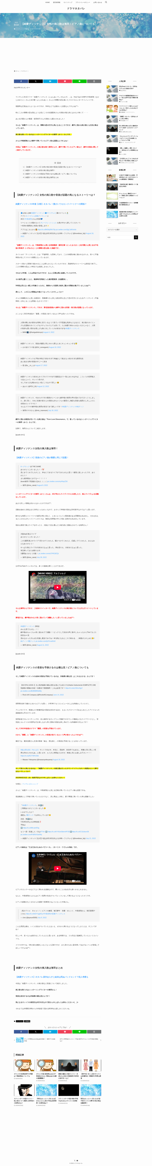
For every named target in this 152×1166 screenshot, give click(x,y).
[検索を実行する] (136, 237)
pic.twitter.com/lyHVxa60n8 (45, 641)
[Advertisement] (76, 53)
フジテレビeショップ (30, 784)
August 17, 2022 (41, 365)
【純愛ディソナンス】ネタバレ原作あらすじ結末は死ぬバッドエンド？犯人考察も (52, 977)
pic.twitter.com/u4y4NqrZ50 (58, 481)
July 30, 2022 (53, 410)
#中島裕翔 (28, 219)
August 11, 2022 (43, 645)
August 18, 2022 (55, 347)
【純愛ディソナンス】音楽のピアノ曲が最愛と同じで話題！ (42, 457)
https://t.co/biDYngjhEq (34, 914)
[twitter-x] (75, 1161)
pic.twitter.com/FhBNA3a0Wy (31, 834)
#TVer (42, 832)
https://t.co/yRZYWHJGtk (30, 756)
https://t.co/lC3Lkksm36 (80, 832)
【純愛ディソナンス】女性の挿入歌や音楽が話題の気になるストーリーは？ (54, 167)
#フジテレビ (51, 213)
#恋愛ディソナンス (58, 914)
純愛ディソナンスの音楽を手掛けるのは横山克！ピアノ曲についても (51, 174)
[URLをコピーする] (94, 81)
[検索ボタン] (106, 2)
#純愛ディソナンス (38, 213)
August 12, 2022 (43, 386)
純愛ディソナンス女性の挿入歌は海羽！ (40, 170)
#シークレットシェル (49, 223)
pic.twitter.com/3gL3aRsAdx (66, 229)
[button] (21, 81)
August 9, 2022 (42, 485)
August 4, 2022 (48, 332)
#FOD (67, 832)
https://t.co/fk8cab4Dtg (31, 828)
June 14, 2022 (58, 695)
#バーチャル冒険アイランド (36, 216)
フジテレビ (19, 29)
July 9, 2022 (42, 917)
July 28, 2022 (42, 557)
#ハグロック (25, 466)
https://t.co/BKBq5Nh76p (47, 229)
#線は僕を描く (26, 750)
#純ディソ (80, 406)
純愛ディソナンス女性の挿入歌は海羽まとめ (42, 177)
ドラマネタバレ (76, 8)
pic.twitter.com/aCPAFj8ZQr (48, 553)
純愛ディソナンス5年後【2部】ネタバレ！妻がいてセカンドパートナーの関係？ (51, 204)
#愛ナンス (31, 641)
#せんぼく (35, 750)
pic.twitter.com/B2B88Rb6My (31, 691)
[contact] (77, 1161)
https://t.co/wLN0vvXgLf (73, 688)
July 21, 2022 (91, 838)
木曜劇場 (26, 29)
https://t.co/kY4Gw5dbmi (56, 832)
